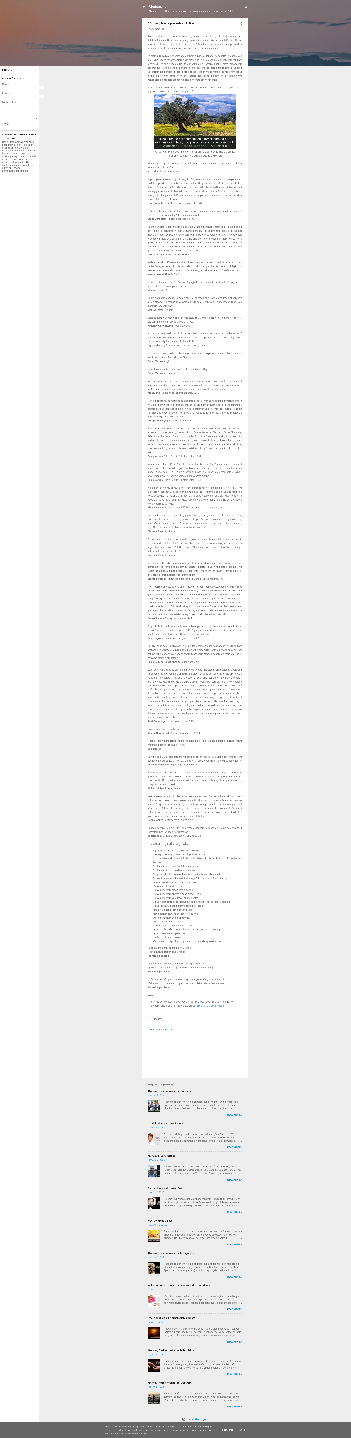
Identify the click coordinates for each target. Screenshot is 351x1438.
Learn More (228, 1430)
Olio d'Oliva (210, 1005)
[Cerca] (246, 7)
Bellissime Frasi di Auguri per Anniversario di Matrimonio (180, 1285)
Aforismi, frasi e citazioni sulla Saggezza (171, 1253)
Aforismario (157, 7)
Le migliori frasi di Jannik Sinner (166, 1123)
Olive (199, 1005)
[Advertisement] (195, 1053)
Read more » (234, 1114)
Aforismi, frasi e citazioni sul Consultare (170, 1091)
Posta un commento (161, 1029)
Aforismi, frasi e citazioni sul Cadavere (170, 1382)
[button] (240, 24)
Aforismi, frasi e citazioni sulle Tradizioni (171, 1350)
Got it (243, 1430)
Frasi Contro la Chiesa (160, 1220)
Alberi (221, 1005)
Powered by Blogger (197, 1419)
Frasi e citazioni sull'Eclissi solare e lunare (171, 1317)
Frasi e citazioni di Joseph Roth (165, 1188)
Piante (157, 1018)
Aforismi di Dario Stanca (161, 1155)
